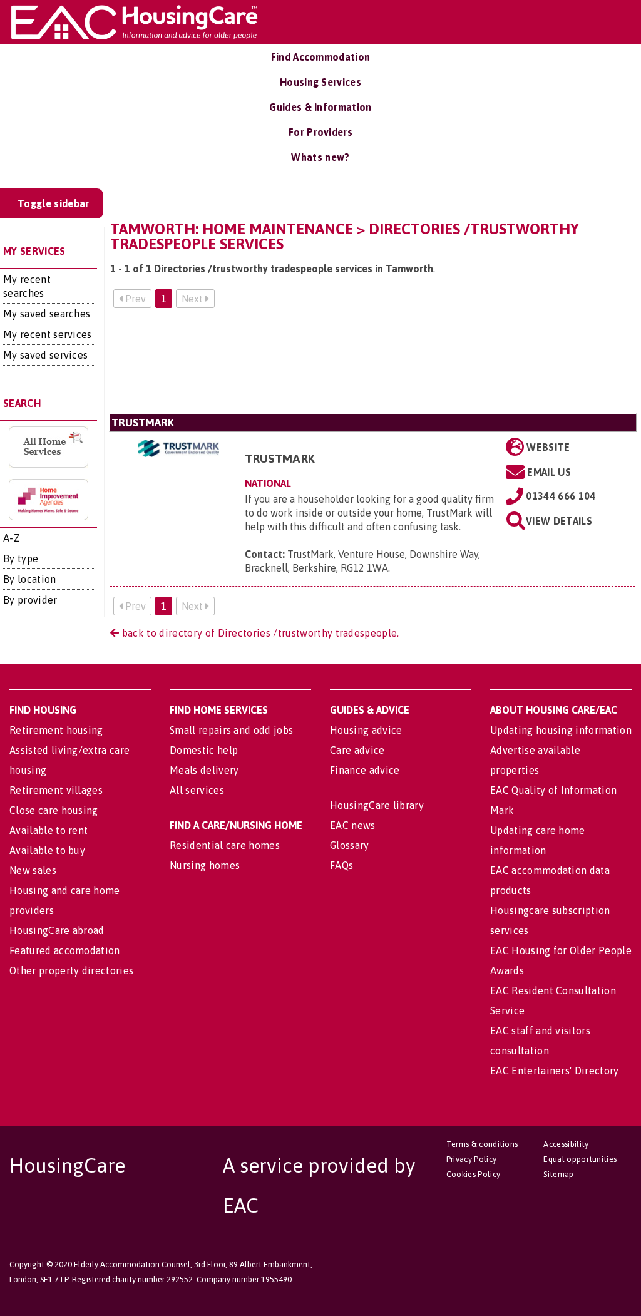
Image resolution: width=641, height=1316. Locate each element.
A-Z (11, 537)
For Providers (320, 132)
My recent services (47, 334)
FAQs (341, 865)
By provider (30, 599)
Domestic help (204, 750)
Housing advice (366, 730)
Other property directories (71, 970)
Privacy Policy (471, 1159)
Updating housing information (561, 730)
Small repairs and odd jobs (231, 730)
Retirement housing (56, 730)
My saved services (45, 355)
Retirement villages (56, 790)
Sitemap (558, 1174)
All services (197, 790)
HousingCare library (377, 805)
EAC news (353, 825)
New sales (32, 870)
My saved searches (46, 313)
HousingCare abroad (57, 930)
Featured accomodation (64, 950)
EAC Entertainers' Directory (554, 1070)
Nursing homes (205, 865)
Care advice (357, 750)
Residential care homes (225, 845)
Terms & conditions (482, 1144)
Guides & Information (320, 107)
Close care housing (53, 810)
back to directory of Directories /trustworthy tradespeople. (259, 633)
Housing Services (320, 82)
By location (29, 579)
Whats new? (320, 157)
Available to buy (47, 850)
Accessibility (565, 1144)
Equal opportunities (580, 1159)
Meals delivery (204, 770)
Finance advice (364, 770)
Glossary (349, 845)
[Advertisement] (372, 366)
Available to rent (48, 830)
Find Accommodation (321, 57)
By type (20, 558)
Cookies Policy (473, 1174)
